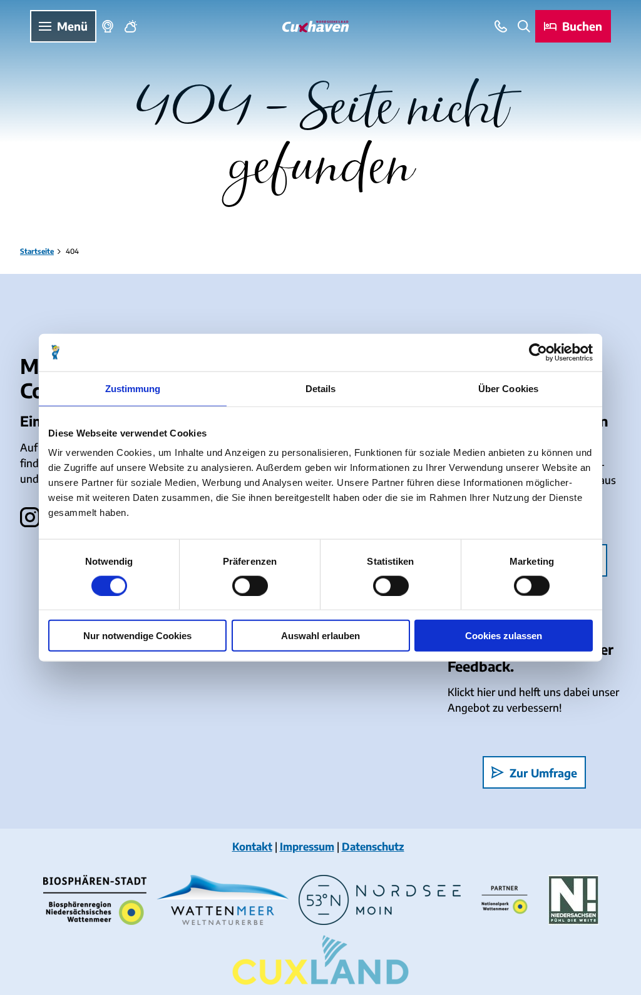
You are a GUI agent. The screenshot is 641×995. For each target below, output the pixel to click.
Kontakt (252, 846)
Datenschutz (373, 846)
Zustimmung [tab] (133, 388)
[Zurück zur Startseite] (315, 26)
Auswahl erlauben (320, 635)
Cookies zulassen (503, 635)
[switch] (250, 585)
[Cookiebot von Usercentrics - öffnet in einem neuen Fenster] (538, 352)
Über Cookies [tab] (508, 388)
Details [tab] (320, 388)
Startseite (37, 251)
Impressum (307, 846)
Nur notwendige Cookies (137, 635)
